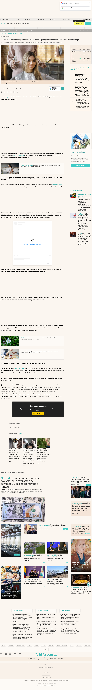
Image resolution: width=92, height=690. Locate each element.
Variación (79, 46)
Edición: (86, 19)
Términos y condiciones (46, 669)
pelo (21, 33)
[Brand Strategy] (46, 658)
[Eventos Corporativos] (40, 658)
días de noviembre (18, 155)
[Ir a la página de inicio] (5, 24)
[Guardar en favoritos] (62, 88)
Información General (13, 33)
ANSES (46, 649)
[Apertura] (31, 659)
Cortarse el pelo (5, 97)
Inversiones (87, 645)
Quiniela (51, 645)
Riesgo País (53, 19)
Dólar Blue (11, 645)
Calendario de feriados (62, 645)
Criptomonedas (20, 645)
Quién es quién (66, 19)
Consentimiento (46, 675)
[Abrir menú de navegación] (1, 24)
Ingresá (88, 23)
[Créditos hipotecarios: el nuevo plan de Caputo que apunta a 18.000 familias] (57, 547)
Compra (89, 46)
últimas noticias (4, 19)
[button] (89, 584)
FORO (78, 19)
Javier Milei (41, 19)
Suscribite (37, 662)
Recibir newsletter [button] (81, 165)
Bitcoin (29, 645)
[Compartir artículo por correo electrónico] (14, 92)
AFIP (72, 645)
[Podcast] (53, 658)
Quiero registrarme (38, 413)
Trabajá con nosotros (78, 662)
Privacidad (46, 672)
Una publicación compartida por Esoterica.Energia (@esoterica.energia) (32, 263)
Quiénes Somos (48, 662)
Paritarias (79, 645)
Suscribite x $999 (79, 23)
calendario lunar (19, 368)
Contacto (11, 662)
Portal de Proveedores (63, 662)
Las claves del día (78, 152)
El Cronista (3, 33)
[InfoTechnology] (60, 658)
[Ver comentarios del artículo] (17, 92)
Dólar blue (28, 19)
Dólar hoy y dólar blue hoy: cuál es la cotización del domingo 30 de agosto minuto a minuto (65, 31)
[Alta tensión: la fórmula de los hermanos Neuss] (30, 531)
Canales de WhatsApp (24, 662)
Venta (85, 46)
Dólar (17, 19)
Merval (43, 645)
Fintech (36, 645)
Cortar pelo (16, 427)
